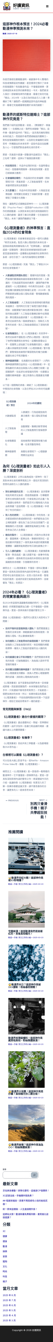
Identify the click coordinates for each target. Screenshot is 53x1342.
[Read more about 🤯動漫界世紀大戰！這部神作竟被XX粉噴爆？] (26, 855)
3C (4, 1231)
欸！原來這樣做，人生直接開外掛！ (20, 1209)
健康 (5, 1236)
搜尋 (4, 1169)
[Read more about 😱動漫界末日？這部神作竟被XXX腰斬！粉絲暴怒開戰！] (26, 962)
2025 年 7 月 (9, 1300)
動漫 (4, 34)
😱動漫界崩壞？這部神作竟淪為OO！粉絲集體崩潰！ (25, 1146)
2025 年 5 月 (9, 1310)
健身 (5, 1241)
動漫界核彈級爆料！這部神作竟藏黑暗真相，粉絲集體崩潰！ (25, 1039)
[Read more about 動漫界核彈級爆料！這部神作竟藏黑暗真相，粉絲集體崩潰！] (26, 1016)
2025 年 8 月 (9, 1295)
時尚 (5, 1271)
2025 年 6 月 (9, 1305)
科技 (5, 1276)
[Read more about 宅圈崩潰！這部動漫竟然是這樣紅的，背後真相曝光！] (26, 909)
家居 (5, 1256)
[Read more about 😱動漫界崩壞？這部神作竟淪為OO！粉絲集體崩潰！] (26, 1122)
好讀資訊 (21, 5)
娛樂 (5, 1251)
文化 (5, 1266)
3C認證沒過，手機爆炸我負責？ (18, 1195)
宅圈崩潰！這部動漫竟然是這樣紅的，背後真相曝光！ (25, 932)
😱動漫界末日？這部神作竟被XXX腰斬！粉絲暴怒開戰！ (24, 985)
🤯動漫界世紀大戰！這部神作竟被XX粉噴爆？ (25, 879)
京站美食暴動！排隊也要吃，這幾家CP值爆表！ (26, 1190)
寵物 (5, 1261)
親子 (5, 1281)
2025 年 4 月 (9, 1315)
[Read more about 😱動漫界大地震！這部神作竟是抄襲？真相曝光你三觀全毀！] (26, 1069)
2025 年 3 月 (9, 1320)
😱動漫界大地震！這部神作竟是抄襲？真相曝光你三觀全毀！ (25, 1092)
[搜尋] (34, 1175)
